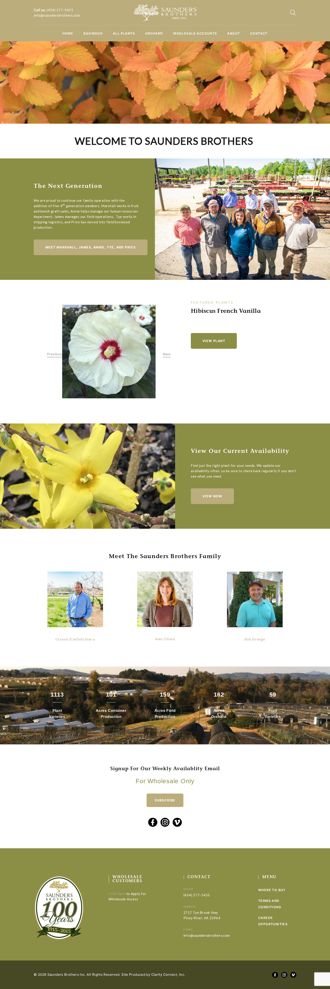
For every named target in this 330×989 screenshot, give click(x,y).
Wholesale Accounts (195, 33)
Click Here (116, 894)
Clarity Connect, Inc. (168, 974)
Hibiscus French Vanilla (226, 311)
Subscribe (165, 800)
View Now (212, 496)
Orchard (154, 33)
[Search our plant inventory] (293, 12)
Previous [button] (54, 354)
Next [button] (167, 354)
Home (67, 33)
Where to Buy (272, 890)
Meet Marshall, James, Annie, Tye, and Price (90, 247)
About (233, 33)
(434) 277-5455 (60, 10)
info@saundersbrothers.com (57, 15)
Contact (259, 33)
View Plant (213, 341)
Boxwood (93, 33)
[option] (109, 351)
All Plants (124, 33)
